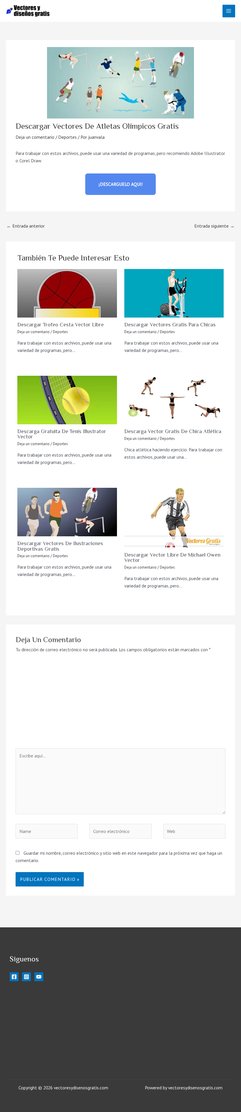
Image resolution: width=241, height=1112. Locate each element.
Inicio (15, 988)
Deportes (67, 137)
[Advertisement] (120, 704)
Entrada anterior (25, 226)
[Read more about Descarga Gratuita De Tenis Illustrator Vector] (67, 400)
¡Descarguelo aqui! (121, 184)
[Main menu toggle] (228, 11)
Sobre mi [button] (18, 1038)
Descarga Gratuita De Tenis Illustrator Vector (61, 434)
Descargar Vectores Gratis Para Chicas (170, 325)
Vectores (18, 1024)
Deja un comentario (35, 137)
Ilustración (20, 995)
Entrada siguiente (214, 226)
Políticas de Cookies (35, 1047)
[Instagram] (26, 976)
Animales (19, 1031)
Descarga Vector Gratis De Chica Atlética (172, 431)
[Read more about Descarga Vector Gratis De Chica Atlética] (174, 400)
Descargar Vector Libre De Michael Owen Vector (172, 557)
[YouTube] (38, 976)
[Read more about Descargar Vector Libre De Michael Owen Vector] (174, 517)
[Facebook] (14, 976)
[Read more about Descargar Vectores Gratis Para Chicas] (174, 293)
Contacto (25, 1062)
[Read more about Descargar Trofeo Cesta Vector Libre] (67, 293)
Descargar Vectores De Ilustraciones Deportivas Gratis (60, 546)
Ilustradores (22, 1002)
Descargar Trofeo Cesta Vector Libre (60, 325)
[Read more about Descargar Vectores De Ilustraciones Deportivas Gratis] (67, 512)
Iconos (16, 1017)
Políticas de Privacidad (37, 1054)
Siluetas (18, 1009)
